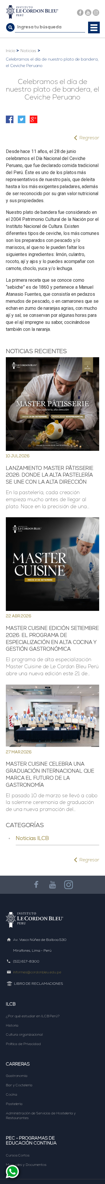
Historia (12, 1025)
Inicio (10, 50)
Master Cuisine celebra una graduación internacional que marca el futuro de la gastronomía (50, 774)
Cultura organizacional (24, 1034)
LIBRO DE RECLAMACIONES (38, 983)
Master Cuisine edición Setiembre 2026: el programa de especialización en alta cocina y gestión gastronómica (52, 638)
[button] (94, 27)
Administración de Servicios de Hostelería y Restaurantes (41, 1116)
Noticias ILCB (32, 838)
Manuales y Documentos (26, 1164)
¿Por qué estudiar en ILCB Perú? (33, 1016)
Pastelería (14, 1103)
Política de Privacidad (23, 1044)
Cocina (11, 1094)
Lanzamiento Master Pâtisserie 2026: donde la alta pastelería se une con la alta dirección (49, 475)
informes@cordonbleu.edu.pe (37, 972)
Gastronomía (16, 1075)
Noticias (28, 50)
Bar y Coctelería (19, 1085)
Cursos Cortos (17, 1155)
